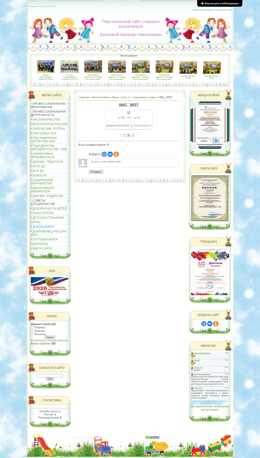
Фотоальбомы (207, 10)
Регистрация (220, 10)
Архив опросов (58, 340)
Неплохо (40, 334)
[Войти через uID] (104, 154)
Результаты (38, 340)
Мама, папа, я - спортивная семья (134, 97)
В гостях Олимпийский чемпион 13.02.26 (69, 77)
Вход (230, 10)
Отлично (39, 327)
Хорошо (39, 330)
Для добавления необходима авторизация (209, 408)
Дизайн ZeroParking (170, 438)
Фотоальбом (100, 97)
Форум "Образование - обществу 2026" (46, 77)
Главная (195, 10)
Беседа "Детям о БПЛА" (188, 77)
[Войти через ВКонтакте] (110, 154)
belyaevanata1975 (143, 125)
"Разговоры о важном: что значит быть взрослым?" (93, 77)
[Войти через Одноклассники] (116, 154)
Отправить (96, 171)
